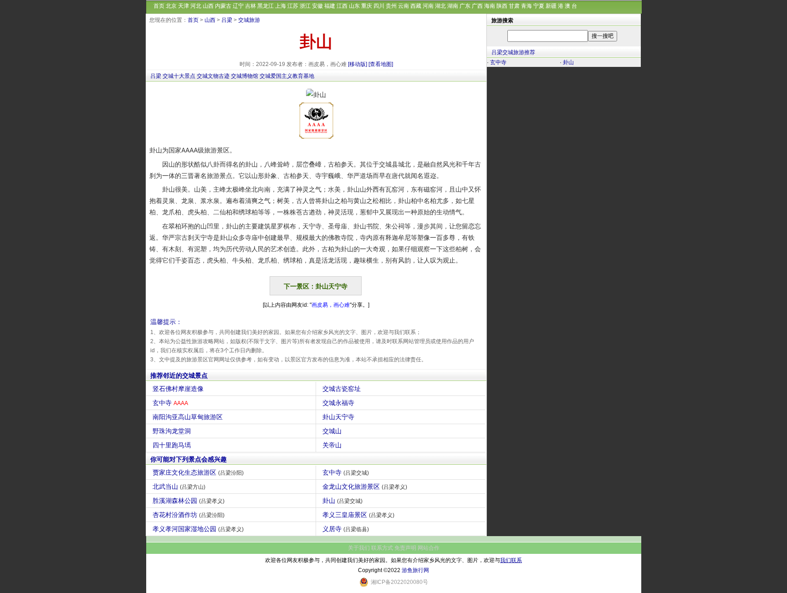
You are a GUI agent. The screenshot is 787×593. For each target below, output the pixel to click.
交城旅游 (249, 20)
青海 (526, 6)
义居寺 (345, 528)
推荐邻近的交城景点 (179, 375)
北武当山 (179, 486)
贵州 (391, 6)
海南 (489, 6)
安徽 (317, 6)
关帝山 (332, 445)
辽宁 (238, 6)
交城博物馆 (244, 76)
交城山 (332, 431)
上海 (280, 6)
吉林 (250, 6)
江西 (342, 6)
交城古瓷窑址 (341, 388)
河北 (195, 6)
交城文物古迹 (213, 76)
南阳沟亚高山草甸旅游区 (188, 417)
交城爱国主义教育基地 (287, 76)
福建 (329, 6)
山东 (354, 6)
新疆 (551, 6)
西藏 (415, 6)
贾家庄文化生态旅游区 (198, 472)
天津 (183, 6)
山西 (208, 6)
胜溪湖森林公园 (189, 500)
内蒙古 (223, 6)
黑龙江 (265, 6)
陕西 (501, 6)
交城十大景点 (179, 76)
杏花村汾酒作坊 (189, 514)
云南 (403, 6)
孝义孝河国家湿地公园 (198, 528)
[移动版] (357, 64)
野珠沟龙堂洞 (172, 431)
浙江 (305, 6)
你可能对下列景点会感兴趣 (188, 459)
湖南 (452, 6)
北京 (171, 6)
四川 (378, 6)
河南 (428, 6)
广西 (477, 6)
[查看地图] (380, 64)
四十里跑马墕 (172, 445)
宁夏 (538, 6)
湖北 (440, 6)
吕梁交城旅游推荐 (513, 52)
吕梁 (226, 20)
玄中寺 (170, 402)
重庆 (366, 6)
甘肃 (514, 6)
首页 (158, 6)
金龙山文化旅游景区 (364, 486)
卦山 (342, 500)
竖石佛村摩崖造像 (178, 388)
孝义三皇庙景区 (358, 514)
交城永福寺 (338, 402)
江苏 (292, 6)
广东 (465, 6)
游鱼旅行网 (415, 570)
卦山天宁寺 (338, 417)
